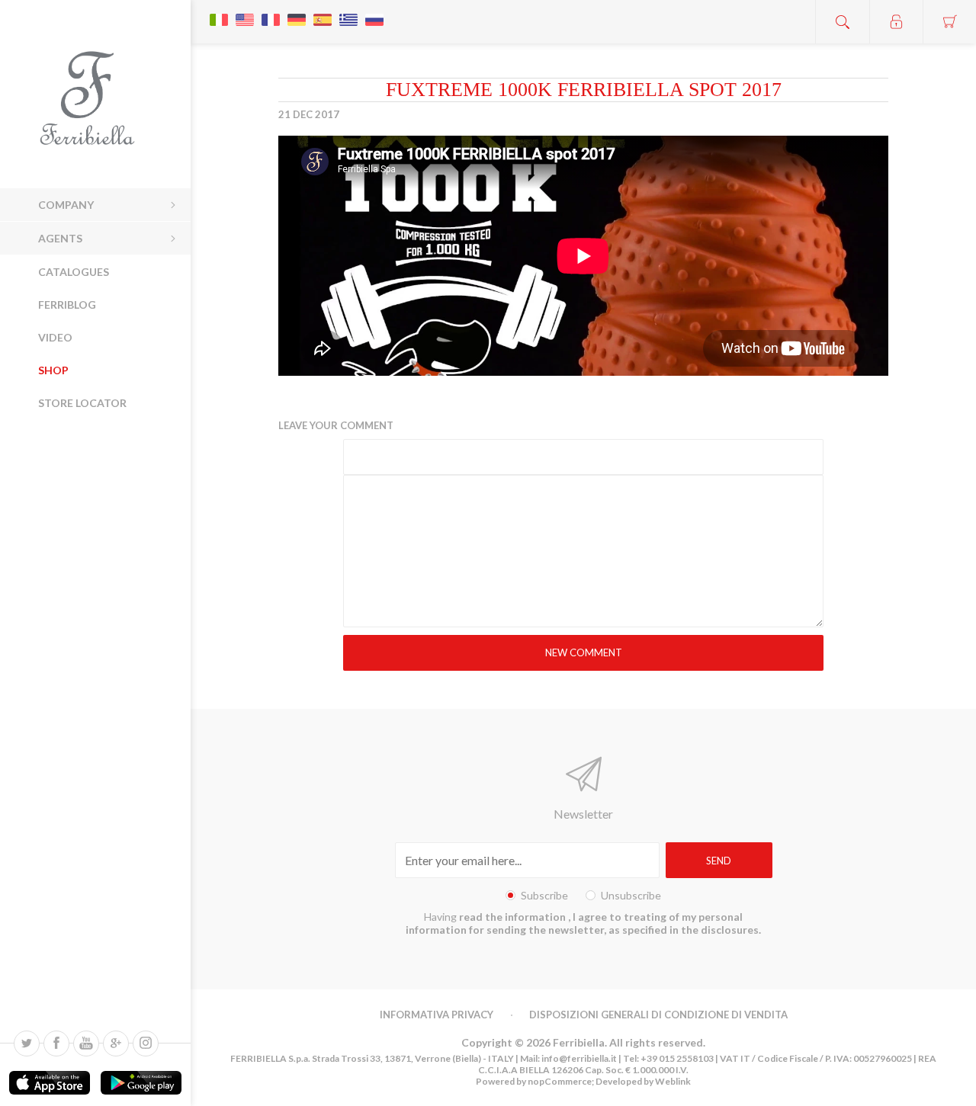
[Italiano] (219, 12)
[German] (296, 12)
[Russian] (374, 12)
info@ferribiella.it (579, 1058)
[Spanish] (322, 12)
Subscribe (544, 895)
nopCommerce (559, 1081)
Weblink (673, 1081)
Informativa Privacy (436, 1014)
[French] (270, 12)
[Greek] (348, 12)
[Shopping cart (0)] (949, 21)
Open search (842, 21)
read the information (513, 916)
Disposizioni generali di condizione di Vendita (658, 1014)
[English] (245, 12)
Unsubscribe (631, 895)
